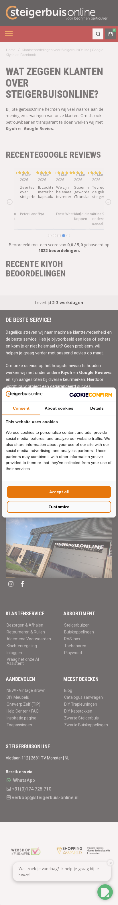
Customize (58, 506)
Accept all (59, 491)
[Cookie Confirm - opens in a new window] (90, 394)
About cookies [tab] (59, 408)
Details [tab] (97, 408)
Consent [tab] (21, 408)
